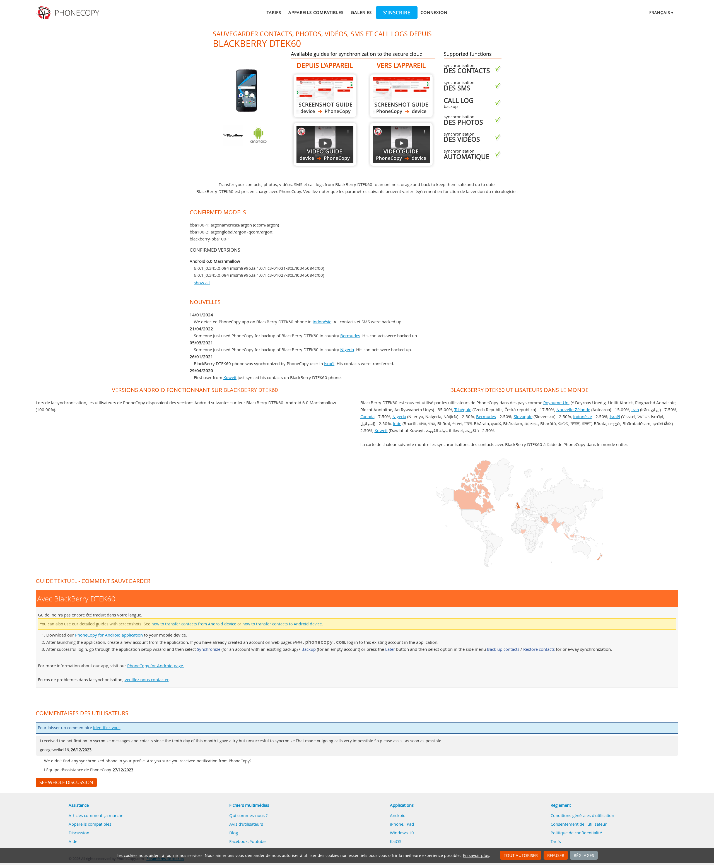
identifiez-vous (106, 727)
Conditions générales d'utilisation (582, 815)
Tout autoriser (521, 855)
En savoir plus (476, 855)
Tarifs (274, 12)
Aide (73, 841)
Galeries (361, 12)
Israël (329, 363)
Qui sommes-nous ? (248, 815)
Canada (367, 416)
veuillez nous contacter (147, 679)
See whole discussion (66, 782)
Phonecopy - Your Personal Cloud (69, 12)
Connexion (434, 12)
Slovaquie (523, 416)
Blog (233, 832)
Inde (397, 423)
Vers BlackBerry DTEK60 (401, 95)
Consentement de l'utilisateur (579, 824)
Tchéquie (462, 409)
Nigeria (347, 349)
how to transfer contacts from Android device (193, 624)
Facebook (238, 841)
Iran (635, 409)
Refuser (555, 855)
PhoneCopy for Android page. (155, 665)
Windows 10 (402, 832)
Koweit (230, 377)
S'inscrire (396, 12)
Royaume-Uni (556, 402)
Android (398, 815)
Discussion (79, 832)
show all (202, 282)
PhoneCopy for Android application (109, 635)
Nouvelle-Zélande (573, 409)
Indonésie (322, 321)
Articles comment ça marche (96, 815)
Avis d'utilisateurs (246, 824)
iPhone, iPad (402, 824)
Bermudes (350, 335)
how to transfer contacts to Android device (282, 624)
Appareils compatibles (316, 12)
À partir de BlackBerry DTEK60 (325, 95)
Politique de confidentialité (576, 832)
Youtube (258, 841)
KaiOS (395, 841)
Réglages (584, 855)
